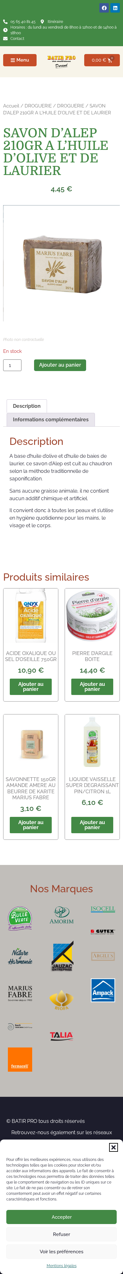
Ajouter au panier (60, 365)
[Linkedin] (115, 8)
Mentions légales (62, 1266)
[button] (113, 1147)
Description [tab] (27, 406)
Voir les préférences (61, 1252)
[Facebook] (104, 8)
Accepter (62, 1217)
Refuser (61, 1234)
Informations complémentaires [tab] (51, 420)
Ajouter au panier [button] (31, 686)
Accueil (11, 105)
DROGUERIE (38, 105)
